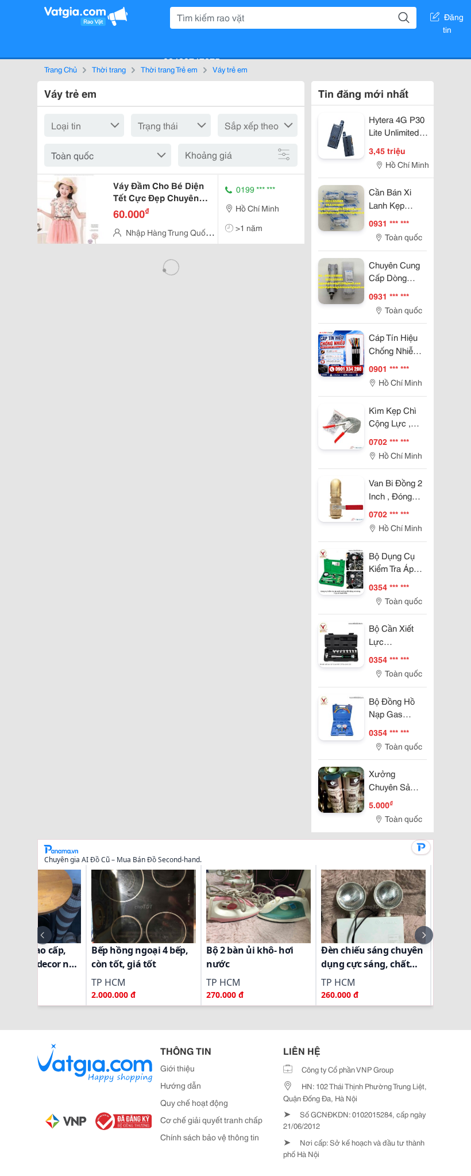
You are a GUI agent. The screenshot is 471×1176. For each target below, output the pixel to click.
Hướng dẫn (180, 1085)
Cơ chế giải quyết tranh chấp (211, 1119)
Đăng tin (453, 19)
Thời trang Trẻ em (169, 69)
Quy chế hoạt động (194, 1102)
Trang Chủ (60, 69)
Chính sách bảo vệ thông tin (209, 1137)
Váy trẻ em (230, 69)
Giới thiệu (177, 1068)
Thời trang (109, 69)
